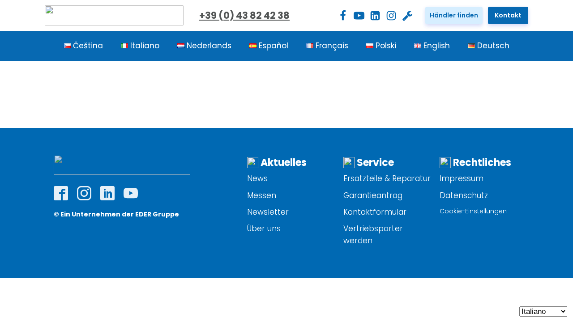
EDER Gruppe (157, 214)
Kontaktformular (374, 212)
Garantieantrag (372, 195)
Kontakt (508, 15)
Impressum (461, 178)
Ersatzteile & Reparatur (387, 178)
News (257, 178)
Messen (261, 195)
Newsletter (268, 212)
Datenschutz (464, 195)
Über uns (264, 228)
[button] (454, 15)
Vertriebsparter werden (373, 234)
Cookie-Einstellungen (473, 211)
